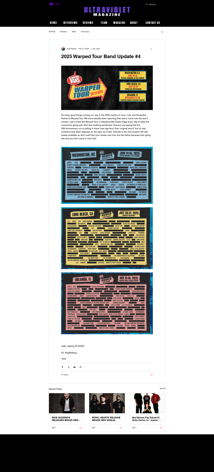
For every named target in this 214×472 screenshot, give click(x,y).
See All (162, 388)
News (74, 32)
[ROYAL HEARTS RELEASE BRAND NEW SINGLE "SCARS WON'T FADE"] (107, 403)
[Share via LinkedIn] (74, 367)
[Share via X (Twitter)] (68, 367)
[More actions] (151, 48)
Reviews (63, 32)
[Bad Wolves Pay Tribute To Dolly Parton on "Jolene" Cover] (147, 403)
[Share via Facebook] (62, 367)
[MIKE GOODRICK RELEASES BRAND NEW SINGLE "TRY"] (67, 403)
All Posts (52, 32)
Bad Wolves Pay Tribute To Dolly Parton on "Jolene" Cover (146, 418)
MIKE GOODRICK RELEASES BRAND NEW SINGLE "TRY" (65, 418)
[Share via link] (80, 367)
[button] (162, 32)
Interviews (85, 32)
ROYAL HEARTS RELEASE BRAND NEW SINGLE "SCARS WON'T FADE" (106, 418)
